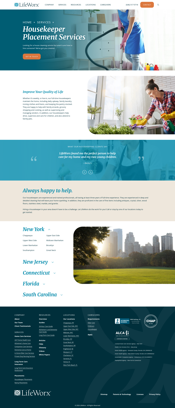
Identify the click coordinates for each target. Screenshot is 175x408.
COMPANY (49, 4)
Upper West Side (30, 240)
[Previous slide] (84, 172)
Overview (43, 319)
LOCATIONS (91, 4)
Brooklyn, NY (67, 339)
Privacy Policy (154, 394)
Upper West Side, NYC (70, 329)
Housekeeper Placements (23, 379)
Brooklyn (50, 245)
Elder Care (91, 323)
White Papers (44, 355)
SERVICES (62, 4)
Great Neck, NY (68, 342)
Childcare (91, 326)
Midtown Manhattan (55, 240)
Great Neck (51, 250)
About (17, 319)
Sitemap (104, 394)
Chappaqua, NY (68, 323)
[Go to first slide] (91, 172)
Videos (41, 351)
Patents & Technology (122, 394)
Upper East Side (53, 235)
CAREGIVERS (105, 4)
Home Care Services (23, 336)
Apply (90, 334)
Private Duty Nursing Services (25, 356)
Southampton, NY (69, 346)
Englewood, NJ (68, 349)
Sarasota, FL (67, 359)
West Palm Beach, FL (70, 365)
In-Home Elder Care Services (24, 353)
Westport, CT (67, 352)
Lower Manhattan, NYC (71, 336)
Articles (42, 340)
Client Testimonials (23, 326)
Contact (147, 5)
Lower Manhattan (30, 245)
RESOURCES (76, 4)
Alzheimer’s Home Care (23, 343)
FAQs (41, 344)
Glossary (42, 347)
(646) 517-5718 (132, 4)
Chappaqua (28, 235)
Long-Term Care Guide (47, 335)
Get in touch (32, 56)
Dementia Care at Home (23, 350)
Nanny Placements (21, 383)
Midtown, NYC (68, 333)
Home (27, 22)
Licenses (140, 394)
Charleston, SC (68, 355)
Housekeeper (92, 329)
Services (44, 22)
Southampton (29, 250)
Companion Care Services (23, 347)
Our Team (19, 322)
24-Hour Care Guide (46, 326)
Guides (42, 322)
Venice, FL (66, 362)
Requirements (94, 319)
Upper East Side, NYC (70, 326)
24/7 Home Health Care (23, 340)
